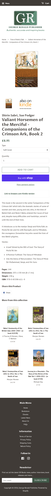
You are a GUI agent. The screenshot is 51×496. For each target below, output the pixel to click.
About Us (25, 421)
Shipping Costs (25, 443)
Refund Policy (25, 446)
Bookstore (25, 411)
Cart (47, 3)
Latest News (25, 418)
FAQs (25, 424)
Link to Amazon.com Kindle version (19, 193)
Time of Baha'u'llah (17, 40)
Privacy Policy (25, 440)
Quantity (5, 156)
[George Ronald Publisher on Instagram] (28, 459)
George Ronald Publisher (28, 488)
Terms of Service (25, 436)
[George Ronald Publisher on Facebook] (22, 459)
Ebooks (25, 414)
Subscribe (40, 480)
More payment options (25, 184)
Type (4, 145)
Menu (7, 3)
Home (4, 40)
